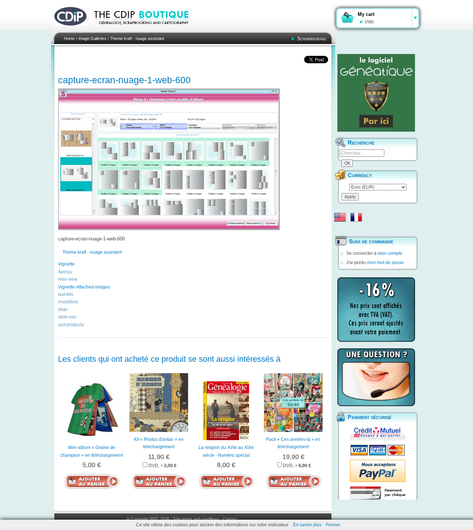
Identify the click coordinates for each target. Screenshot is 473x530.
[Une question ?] (376, 377)
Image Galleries (92, 38)
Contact (230, 519)
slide (63, 309)
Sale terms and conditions (196, 519)
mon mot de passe (385, 262)
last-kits (65, 294)
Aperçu (65, 271)
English (340, 217)
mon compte (390, 253)
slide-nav (67, 317)
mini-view (67, 279)
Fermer (333, 524)
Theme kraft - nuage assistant (137, 38)
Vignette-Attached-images (84, 287)
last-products (71, 324)
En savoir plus (307, 524)
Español (340, 229)
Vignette (66, 264)
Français (356, 217)
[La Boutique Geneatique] (376, 93)
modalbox (68, 301)
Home (69, 38)
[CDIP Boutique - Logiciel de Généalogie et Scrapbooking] (146, 29)
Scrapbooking (311, 38)
